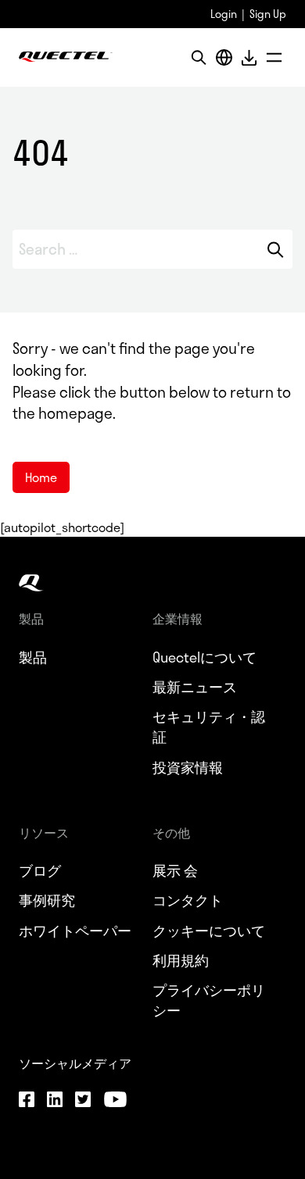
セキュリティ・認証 (208, 726)
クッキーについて (208, 930)
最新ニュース (194, 687)
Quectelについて (204, 657)
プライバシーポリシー (208, 1000)
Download (248, 57)
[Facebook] (26, 1101)
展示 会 (175, 870)
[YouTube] (115, 1101)
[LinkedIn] (55, 1101)
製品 (33, 657)
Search (275, 249)
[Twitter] (83, 1101)
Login (223, 13)
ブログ (40, 870)
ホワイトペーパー (75, 930)
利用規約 (180, 960)
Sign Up (267, 13)
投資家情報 (187, 767)
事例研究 (47, 900)
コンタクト (187, 900)
